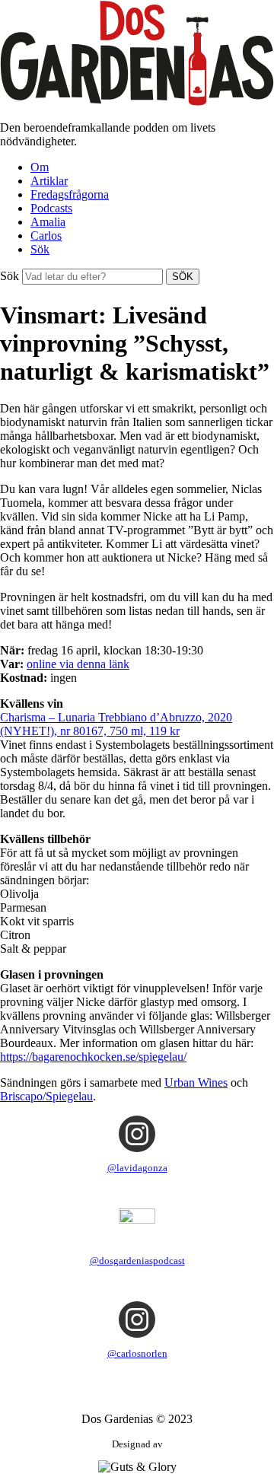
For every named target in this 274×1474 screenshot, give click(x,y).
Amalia (47, 221)
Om (39, 167)
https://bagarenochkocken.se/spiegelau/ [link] (93, 1056)
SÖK (182, 276)
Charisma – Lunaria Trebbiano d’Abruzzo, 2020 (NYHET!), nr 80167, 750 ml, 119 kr (116, 724)
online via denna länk (78, 663)
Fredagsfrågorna (69, 194)
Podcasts (51, 208)
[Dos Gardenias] (137, 101)
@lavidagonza (137, 1167)
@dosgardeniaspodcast (137, 1260)
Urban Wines (196, 1082)
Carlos (46, 235)
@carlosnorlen (137, 1353)
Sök (39, 249)
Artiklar (49, 180)
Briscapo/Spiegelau (46, 1096)
